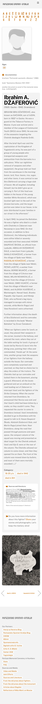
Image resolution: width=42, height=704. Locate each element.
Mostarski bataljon (26, 489)
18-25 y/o (9, 473)
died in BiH (10, 478)
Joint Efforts (8, 674)
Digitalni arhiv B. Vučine (12, 646)
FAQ (5, 665)
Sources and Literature (12, 678)
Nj (27, 16)
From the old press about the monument (19, 684)
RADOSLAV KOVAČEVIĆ (15, 261)
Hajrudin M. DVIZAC (29, 593)
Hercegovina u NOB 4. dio (17, 496)
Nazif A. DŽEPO (11, 593)
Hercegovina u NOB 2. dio (13, 494)
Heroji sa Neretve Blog (12, 630)
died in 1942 (22, 473)
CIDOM (6, 636)
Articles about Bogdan (12, 687)
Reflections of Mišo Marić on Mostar (17, 690)
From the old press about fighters (16, 681)
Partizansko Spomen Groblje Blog (16, 633)
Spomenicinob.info (10, 642)
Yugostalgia (8, 655)
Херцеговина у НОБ (16, 495)
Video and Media (10, 671)
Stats (5, 662)
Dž (22, 13)
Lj (16, 16)
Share (28, 519)
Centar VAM (8, 652)
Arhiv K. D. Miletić (10, 649)
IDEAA (6, 639)
